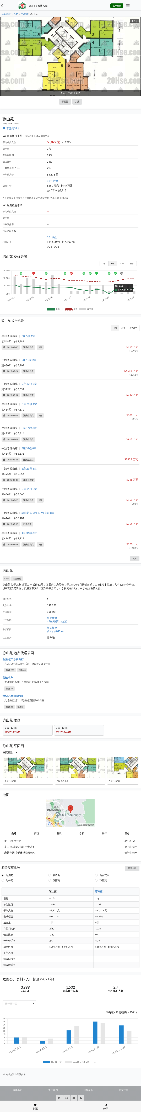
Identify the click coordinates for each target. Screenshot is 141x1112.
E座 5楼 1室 (28, 336)
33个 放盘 (52, 180)
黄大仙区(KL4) (55, 631)
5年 (112, 263)
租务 (123, 328)
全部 (132, 263)
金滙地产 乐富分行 (13, 659)
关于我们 (53, 1090)
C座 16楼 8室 (29, 427)
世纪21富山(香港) (13, 695)
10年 (122, 263)
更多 (135, 558)
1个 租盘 (52, 237)
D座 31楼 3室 (29, 488)
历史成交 (133, 328)
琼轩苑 (103, 880)
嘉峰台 (56, 875)
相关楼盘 (52, 617)
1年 (103, 263)
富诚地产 (8, 677)
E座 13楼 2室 (28, 359)
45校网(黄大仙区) (57, 621)
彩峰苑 (9, 880)
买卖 (115, 328)
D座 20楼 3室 (29, 383)
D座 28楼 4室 (29, 404)
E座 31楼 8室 (28, 448)
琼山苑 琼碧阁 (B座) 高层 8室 (37, 512)
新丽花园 (104, 875)
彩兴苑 (9, 875)
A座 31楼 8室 (29, 533)
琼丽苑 (56, 880)
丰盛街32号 (13, 128)
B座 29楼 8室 (29, 468)
